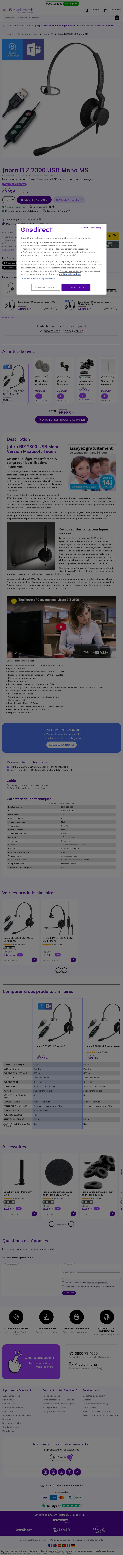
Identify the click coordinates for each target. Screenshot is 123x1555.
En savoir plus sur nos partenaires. (38, 278)
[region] (61, 259)
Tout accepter (76, 287)
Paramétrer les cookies (45, 287)
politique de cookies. (70, 274)
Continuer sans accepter (92, 227)
